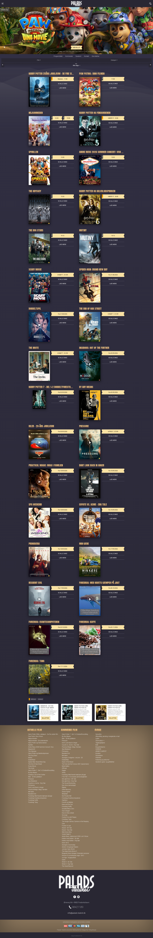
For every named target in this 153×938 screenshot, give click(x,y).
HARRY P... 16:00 (110, 196)
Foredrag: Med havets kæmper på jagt (40, 796)
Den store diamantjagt (69, 785)
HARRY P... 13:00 (110, 117)
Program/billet (58, 56)
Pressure (31, 779)
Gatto (63, 860)
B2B (97, 745)
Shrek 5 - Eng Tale (67, 864)
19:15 (57, 235)
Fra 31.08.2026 (113, 275)
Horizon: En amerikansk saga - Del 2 (73, 855)
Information (99, 740)
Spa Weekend (32, 781)
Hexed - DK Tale (67, 828)
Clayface (64, 800)
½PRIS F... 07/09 (113, 431)
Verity (63, 772)
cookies (87, 922)
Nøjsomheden (32, 738)
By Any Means (32, 772)
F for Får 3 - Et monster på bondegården (74, 777)
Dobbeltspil (31, 760)
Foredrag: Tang (33, 802)
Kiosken (98, 753)
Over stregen (66, 811)
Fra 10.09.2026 (62, 471)
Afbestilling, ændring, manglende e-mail (107, 736)
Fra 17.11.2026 (62, 666)
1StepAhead (92, 930)
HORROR (98, 749)
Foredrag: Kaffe (33, 800)
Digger (64, 770)
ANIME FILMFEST (101, 751)
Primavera (31, 785)
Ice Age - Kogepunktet (69, 857)
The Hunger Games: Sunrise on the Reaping (75, 821)
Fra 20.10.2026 (62, 627)
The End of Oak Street (35, 764)
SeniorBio (99, 734)
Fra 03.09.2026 (113, 353)
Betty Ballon (65, 766)
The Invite (31, 768)
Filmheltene (99, 755)
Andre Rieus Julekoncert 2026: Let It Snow (75, 836)
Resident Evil (32, 794)
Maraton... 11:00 (59, 78)
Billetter (45, 718)
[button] (4, 47)
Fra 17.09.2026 (113, 549)
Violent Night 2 (66, 834)
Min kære (31, 791)
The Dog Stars (32, 755)
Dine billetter (95, 56)
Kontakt (86, 56)
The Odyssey (32, 751)
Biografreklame (100, 747)
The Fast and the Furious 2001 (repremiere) (75, 764)
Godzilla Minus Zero (68, 809)
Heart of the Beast (67, 762)
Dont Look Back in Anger (36, 787)
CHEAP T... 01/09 (62, 275)
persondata (81, 922)
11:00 (108, 78)
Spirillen (30, 745)
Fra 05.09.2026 (62, 431)
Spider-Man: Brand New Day (37, 762)
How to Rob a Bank (68, 813)
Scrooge (64, 815)
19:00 (66, 117)
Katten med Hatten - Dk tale (70, 838)
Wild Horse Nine (67, 832)
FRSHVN (98, 757)
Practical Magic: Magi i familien (37, 789)
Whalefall (64, 794)
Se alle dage (62, 84)
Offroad (64, 768)
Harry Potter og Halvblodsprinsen (38, 753)
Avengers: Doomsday (68, 845)
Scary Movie (32, 766)
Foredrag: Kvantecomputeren (37, 798)
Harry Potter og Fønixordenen (37, 743)
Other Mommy (66, 789)
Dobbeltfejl (65, 760)
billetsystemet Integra (79, 930)
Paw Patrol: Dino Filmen (35, 736)
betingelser (73, 922)
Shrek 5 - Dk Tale (67, 862)
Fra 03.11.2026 (113, 627)
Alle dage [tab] (76, 64)
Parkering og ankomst (102, 760)
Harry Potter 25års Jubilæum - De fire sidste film (43, 734)
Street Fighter (66, 791)
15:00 (108, 157)
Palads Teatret (76, 2)
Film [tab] (38, 60)
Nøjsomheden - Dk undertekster (38, 740)
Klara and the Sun (67, 804)
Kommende (69, 56)
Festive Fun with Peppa (69, 817)
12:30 (54, 117)
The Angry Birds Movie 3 (69, 851)
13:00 (57, 157)
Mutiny (30, 757)
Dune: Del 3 (65, 843)
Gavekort (78, 56)
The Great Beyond (67, 866)
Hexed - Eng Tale (67, 830)
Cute (63, 823)
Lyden (97, 738)
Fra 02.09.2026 (62, 392)
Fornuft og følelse (67, 802)
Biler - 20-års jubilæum (35, 777)
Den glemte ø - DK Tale (69, 779)
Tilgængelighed (100, 743)
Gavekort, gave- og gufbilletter (105, 762)
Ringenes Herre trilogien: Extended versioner (75, 853)
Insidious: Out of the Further (36, 774)
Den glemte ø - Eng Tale (69, 781)
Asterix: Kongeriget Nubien (70, 847)
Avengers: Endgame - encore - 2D (72, 757)
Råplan (64, 787)
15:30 (57, 196)
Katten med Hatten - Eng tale (71, 840)
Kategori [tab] (113, 60)
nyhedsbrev (66, 922)
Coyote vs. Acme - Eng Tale (36, 783)
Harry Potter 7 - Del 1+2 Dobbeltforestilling (41, 770)
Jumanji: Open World (68, 849)
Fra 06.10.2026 (113, 588)
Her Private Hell (66, 796)
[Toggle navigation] (150, 3)
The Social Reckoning (68, 783)
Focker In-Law (66, 826)
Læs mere (62, 88)
